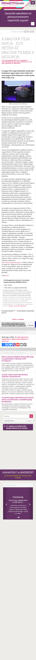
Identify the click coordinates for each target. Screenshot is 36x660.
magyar (23, 325)
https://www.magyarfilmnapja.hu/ (12, 262)
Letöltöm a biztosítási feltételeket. (17, 306)
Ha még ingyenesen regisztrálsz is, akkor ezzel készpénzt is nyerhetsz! (15, 339)
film (12, 325)
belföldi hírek (21, 323)
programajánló (6, 325)
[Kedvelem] (14, 310)
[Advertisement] (18, 449)
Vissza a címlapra (18, 319)
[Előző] (5, 503)
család (10, 323)
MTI (8, 275)
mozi (15, 323)
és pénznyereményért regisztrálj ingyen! (18, 475)
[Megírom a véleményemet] (5, 312)
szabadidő (5, 323)
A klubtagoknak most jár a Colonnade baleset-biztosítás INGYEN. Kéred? (16, 281)
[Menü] (33, 2)
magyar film (17, 325)
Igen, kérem (8, 285)
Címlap (29, 421)
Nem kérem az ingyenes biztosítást (16, 288)
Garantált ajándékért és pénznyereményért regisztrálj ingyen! (18, 17)
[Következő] (30, 503)
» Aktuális (30, 325)
